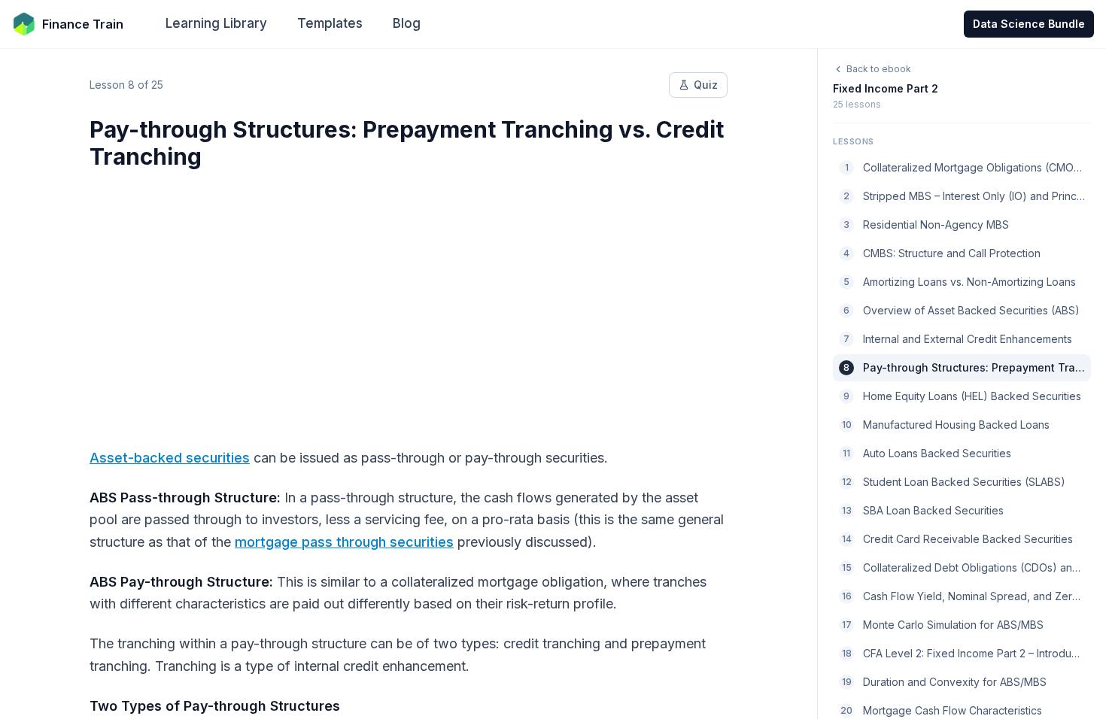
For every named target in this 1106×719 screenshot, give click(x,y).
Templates (330, 23)
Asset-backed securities (170, 458)
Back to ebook (878, 68)
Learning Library (216, 23)
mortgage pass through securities (344, 542)
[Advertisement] (409, 299)
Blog (407, 23)
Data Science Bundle (1029, 23)
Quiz (706, 84)
